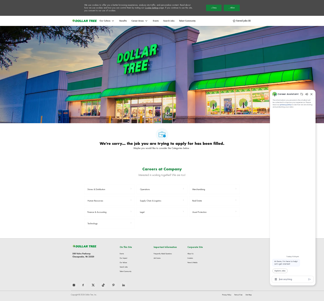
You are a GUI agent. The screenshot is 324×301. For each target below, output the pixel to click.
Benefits (123, 21)
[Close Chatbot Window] (311, 94)
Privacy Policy (226, 295)
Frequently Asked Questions (163, 253)
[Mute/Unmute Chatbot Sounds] (307, 94)
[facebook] (74, 285)
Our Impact (123, 258)
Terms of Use (238, 295)
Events (156, 21)
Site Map (249, 295)
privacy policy (285, 105)
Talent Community (187, 21)
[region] (293, 186)
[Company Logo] (84, 21)
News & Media (192, 262)
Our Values (123, 262)
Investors (190, 258)
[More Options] (275, 279)
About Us (190, 253)
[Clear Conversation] (302, 94)
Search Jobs (169, 21)
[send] (309, 279)
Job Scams (157, 258)
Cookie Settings (152, 8)
